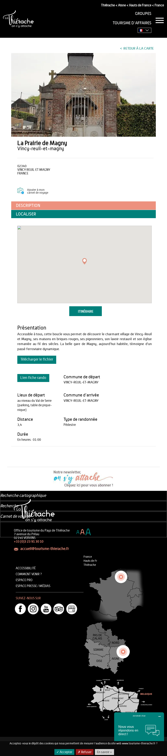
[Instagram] (33, 608)
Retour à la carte (138, 48)
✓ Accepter (64, 752)
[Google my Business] (71, 608)
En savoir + (104, 752)
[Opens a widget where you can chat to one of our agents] (139, 733)
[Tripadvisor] (58, 608)
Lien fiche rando (33, 378)
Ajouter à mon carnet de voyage (37, 191)
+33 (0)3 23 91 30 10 (28, 541)
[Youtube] (46, 608)
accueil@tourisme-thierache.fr (44, 549)
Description (28, 205)
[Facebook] (20, 608)
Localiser (26, 214)
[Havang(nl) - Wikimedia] (83, 95)
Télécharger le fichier (36, 359)
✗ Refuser (84, 752)
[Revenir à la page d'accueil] (18, 19)
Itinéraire (85, 311)
